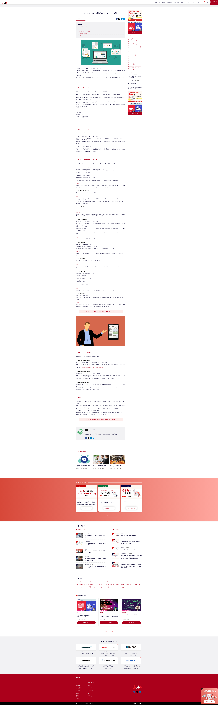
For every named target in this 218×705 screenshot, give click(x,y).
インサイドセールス (132, 44)
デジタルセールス (170, 2)
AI (78, 581)
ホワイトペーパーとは (83, 26)
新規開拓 (137, 65)
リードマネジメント (132, 59)
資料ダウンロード (86, 508)
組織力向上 (183, 2)
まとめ (80, 35)
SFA (134, 38)
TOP (2, 5)
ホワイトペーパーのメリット (84, 29)
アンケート (131, 42)
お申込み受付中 (135, 32)
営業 (159, 2)
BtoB (130, 38)
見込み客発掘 (138, 67)
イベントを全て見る (109, 631)
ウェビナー (138, 46)
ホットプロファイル (196, 2)
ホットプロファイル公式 (80, 703)
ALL (151, 2)
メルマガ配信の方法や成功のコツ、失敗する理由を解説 (92, 367)
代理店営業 (138, 61)
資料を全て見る (109, 516)
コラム (6, 5)
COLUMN (78, 677)
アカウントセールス (132, 40)
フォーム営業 (131, 50)
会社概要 (86, 703)
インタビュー (189, 2)
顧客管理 (163, 2)
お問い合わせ (91, 703)
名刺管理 (155, 2)
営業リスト (131, 65)
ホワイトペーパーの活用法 (83, 33)
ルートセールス (132, 61)
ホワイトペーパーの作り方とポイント (85, 31)
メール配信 (131, 57)
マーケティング (177, 2)
